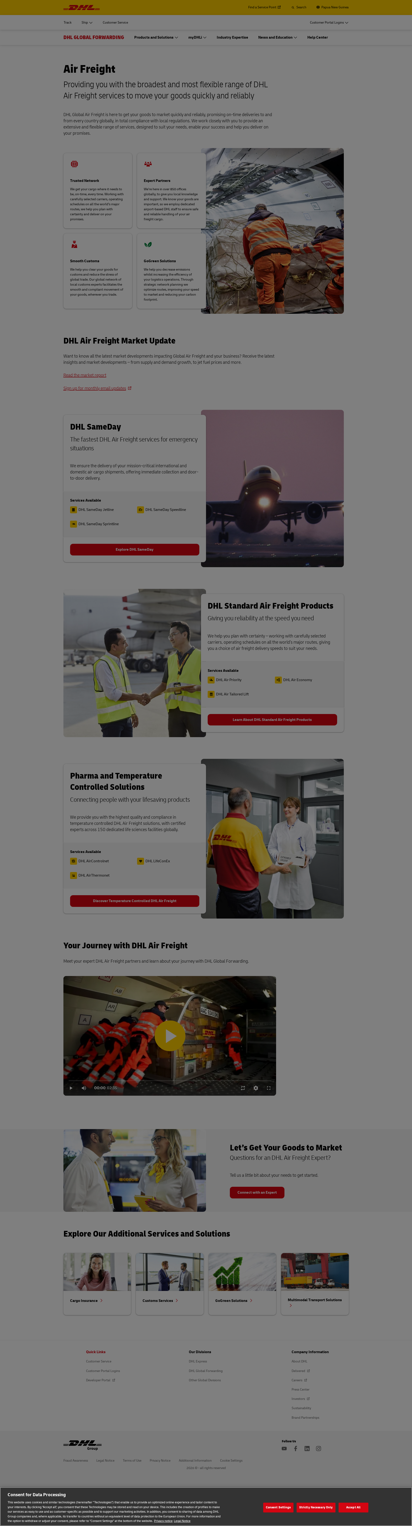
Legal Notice (182, 1521)
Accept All (353, 1507)
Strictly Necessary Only (316, 1507)
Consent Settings (278, 1507)
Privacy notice (163, 1521)
